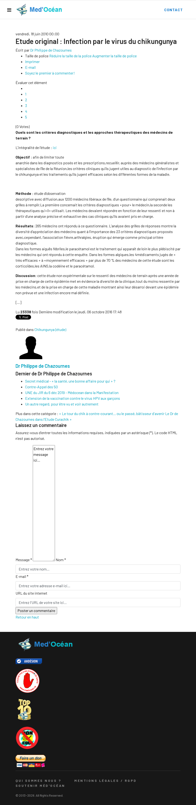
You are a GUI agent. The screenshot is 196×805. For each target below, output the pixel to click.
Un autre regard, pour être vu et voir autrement (61, 404)
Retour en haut (27, 617)
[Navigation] (9, 9)
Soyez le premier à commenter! (50, 73)
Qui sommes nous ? (38, 780)
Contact (173, 9)
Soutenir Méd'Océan (40, 786)
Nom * (61, 559)
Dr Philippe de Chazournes (51, 50)
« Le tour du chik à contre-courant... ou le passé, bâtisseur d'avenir (111, 413)
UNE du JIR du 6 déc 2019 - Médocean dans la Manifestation (72, 392)
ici (55, 147)
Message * (24, 559)
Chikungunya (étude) (50, 329)
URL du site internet (31, 593)
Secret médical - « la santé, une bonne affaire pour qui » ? (70, 381)
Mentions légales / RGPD (105, 780)
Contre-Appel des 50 (41, 386)
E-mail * (22, 576)
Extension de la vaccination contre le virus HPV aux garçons (72, 398)
